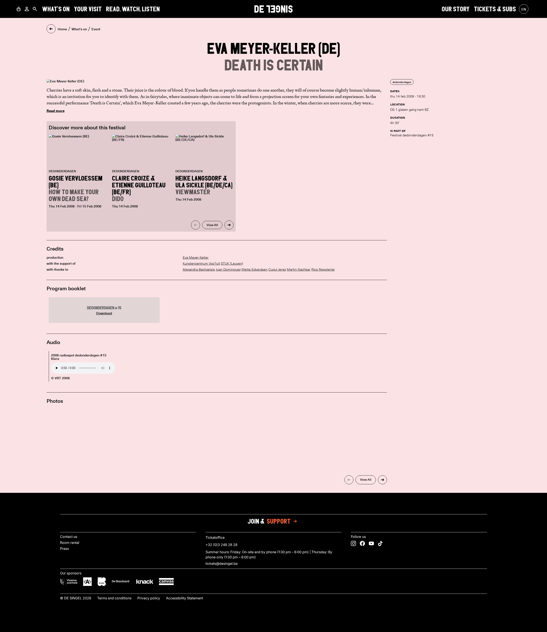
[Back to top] (273, 627)
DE (273, 9)
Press (64, 548)
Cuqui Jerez (277, 269)
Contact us (68, 536)
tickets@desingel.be (222, 563)
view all (212, 225)
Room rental (69, 542)
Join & (269, 521)
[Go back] (51, 28)
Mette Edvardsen (254, 269)
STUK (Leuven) (232, 263)
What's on (56, 9)
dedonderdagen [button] (402, 82)
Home (62, 29)
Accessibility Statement (184, 598)
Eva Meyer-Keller (196, 257)
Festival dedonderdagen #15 (412, 135)
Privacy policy (148, 598)
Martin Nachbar (298, 269)
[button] (18, 9)
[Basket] (18, 9)
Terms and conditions (114, 598)
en (523, 9)
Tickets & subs (495, 9)
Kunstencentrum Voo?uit (201, 263)
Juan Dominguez (228, 269)
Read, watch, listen (133, 9)
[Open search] (35, 9)
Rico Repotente (323, 269)
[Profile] (27, 9)
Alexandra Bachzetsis (199, 269)
